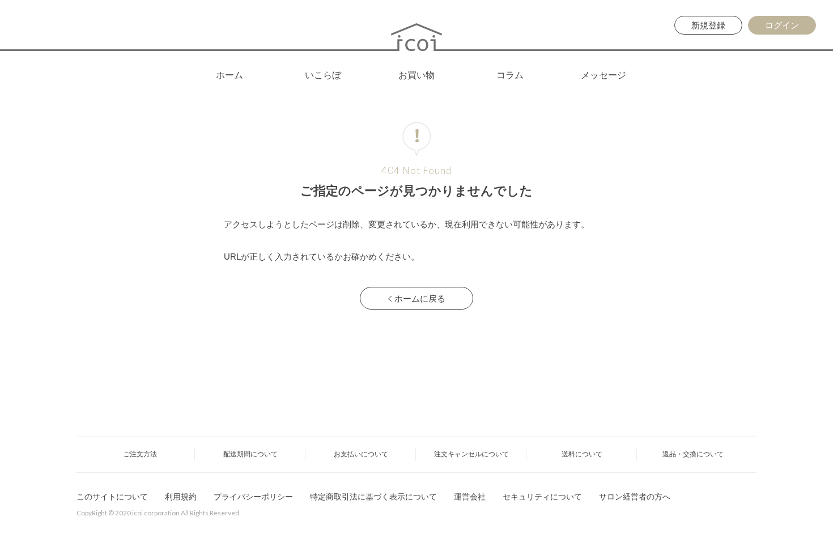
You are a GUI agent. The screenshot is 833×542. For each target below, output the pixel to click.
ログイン (782, 25)
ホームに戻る (419, 298)
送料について (582, 454)
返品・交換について (693, 454)
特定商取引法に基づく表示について (373, 496)
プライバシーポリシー (253, 496)
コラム (510, 75)
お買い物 (416, 75)
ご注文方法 (140, 454)
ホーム (229, 75)
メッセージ (603, 75)
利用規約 (181, 496)
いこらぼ (323, 75)
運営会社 (470, 496)
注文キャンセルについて (471, 454)
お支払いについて (361, 454)
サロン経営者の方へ (634, 496)
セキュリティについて (542, 496)
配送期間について (250, 454)
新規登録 (708, 25)
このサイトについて (112, 496)
